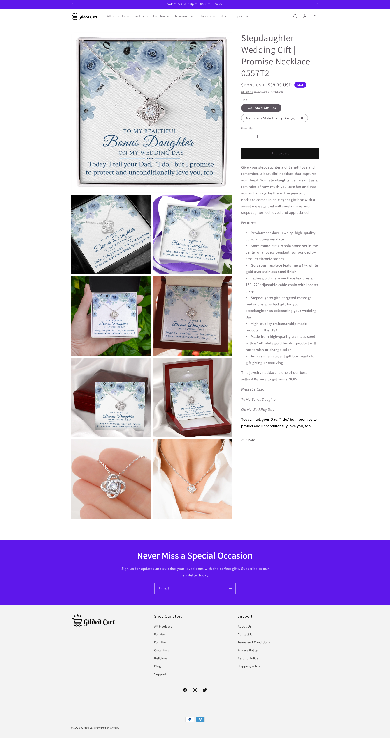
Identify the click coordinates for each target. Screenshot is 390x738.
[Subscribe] (230, 588)
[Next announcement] (318, 4)
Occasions (161, 650)
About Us (245, 626)
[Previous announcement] (72, 4)
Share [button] (250, 440)
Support (160, 674)
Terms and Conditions (254, 642)
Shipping (247, 91)
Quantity (247, 128)
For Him (160, 642)
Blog (157, 666)
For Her (159, 634)
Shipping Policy (249, 666)
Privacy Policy (248, 650)
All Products (163, 626)
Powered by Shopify (107, 727)
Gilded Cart (88, 727)
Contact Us (246, 634)
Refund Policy (248, 658)
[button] (117, 16)
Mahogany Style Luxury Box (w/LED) (274, 118)
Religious (160, 658)
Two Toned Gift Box (261, 108)
